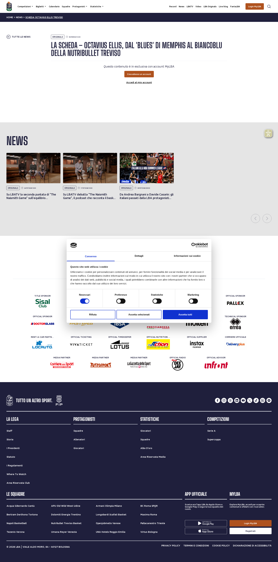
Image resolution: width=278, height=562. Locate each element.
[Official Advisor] (216, 365)
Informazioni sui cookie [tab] (187, 255)
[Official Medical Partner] (119, 323)
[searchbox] (139, 4)
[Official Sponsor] (235, 303)
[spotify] (269, 400)
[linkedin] (236, 400)
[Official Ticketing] (81, 344)
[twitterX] (249, 400)
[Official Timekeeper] (119, 344)
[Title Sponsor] (42, 303)
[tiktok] (256, 400)
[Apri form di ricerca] (269, 6)
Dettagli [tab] (139, 255)
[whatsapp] (262, 400)
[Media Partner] (62, 365)
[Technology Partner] (81, 323)
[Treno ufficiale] (158, 323)
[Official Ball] (196, 323)
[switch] (120, 301)
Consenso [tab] (91, 256)
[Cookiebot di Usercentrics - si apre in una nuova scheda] (194, 245)
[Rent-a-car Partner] (42, 344)
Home (9, 17)
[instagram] (224, 400)
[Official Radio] (177, 365)
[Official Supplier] (196, 344)
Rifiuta (93, 314)
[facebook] (217, 400)
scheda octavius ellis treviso (44, 17)
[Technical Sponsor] (235, 323)
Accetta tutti (185, 314)
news (19, 17)
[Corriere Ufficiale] (235, 344)
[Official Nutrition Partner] (158, 344)
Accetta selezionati (139, 314)
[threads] (230, 400)
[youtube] (243, 400)
